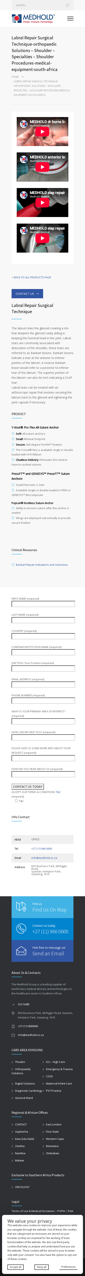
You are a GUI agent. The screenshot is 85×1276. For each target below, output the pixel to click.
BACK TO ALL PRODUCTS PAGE (32, 277)
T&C (58, 792)
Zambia (20, 1146)
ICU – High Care (55, 1062)
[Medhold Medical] (39, 19)
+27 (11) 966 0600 (41, 848)
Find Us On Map (49, 909)
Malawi (19, 1160)
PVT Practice (53, 1091)
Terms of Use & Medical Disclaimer (33, 1211)
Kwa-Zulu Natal (24, 1139)
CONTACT (21, 1124)
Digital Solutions (25, 1083)
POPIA (61, 1211)
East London (53, 1124)
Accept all (15, 1267)
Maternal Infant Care (59, 1083)
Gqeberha (21, 1131)
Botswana (52, 1146)
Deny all (41, 1267)
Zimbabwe (52, 1153)
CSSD (49, 1076)
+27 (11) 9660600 (28, 1026)
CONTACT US (25, 294)
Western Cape (55, 1139)
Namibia (20, 1153)
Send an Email (48, 953)
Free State (52, 1131)
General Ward (24, 1098)
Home (15, 77)
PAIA (70, 1211)
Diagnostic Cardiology (28, 1091)
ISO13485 (24, 1004)
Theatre (20, 1062)
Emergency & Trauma (59, 1069)
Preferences (68, 1267)
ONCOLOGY (22, 1187)
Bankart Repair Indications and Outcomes (42, 565)
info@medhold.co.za (44, 858)
